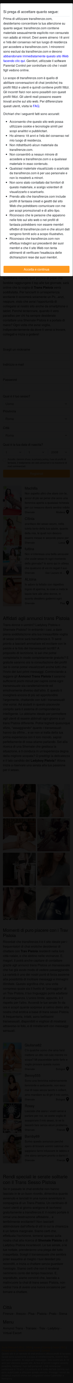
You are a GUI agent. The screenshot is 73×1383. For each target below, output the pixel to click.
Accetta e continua (36, 269)
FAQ (36, 106)
